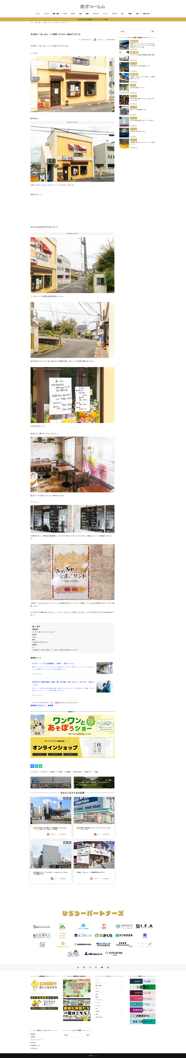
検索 (153, 31)
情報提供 (32, 1034)
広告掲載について (35, 1045)
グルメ (65, 13)
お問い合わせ (146, 13)
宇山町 (60, 772)
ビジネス (114, 13)
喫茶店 (52, 772)
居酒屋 (68, 772)
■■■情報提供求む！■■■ (41, 705)
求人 (122, 13)
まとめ (73, 13)
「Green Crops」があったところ (47, 185)
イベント (105, 13)
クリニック (96, 13)
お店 (80, 13)
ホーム (38, 13)
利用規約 (32, 1037)
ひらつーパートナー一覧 (37, 993)
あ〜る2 (35, 772)
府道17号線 (77, 772)
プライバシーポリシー (36, 1040)
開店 (96, 772)
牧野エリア (87, 772)
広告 (137, 13)
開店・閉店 (56, 13)
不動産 (130, 13)
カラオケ (44, 772)
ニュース (46, 13)
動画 (87, 13)
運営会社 (32, 1042)
